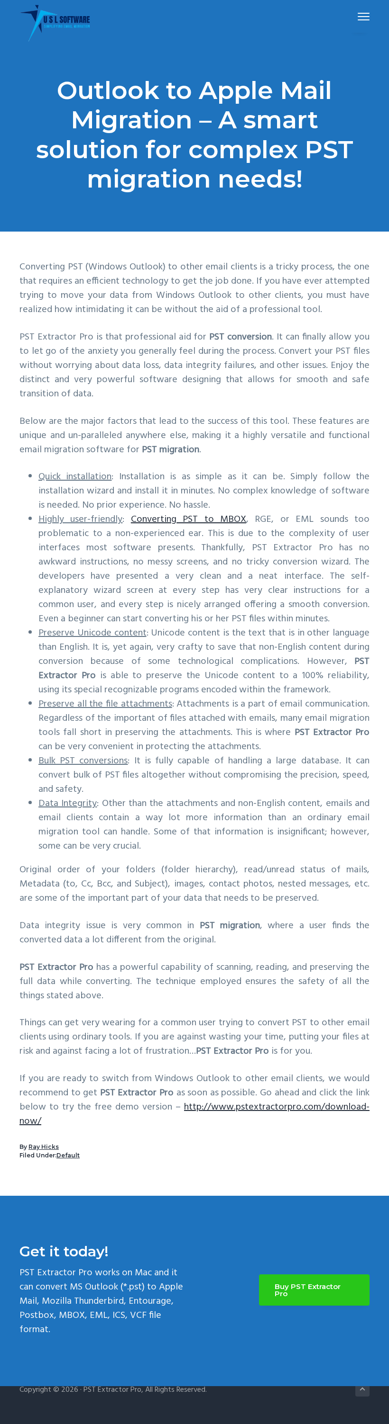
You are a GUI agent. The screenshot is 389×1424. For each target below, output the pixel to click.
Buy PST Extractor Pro (308, 1290)
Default (68, 1155)
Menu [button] (352, 16)
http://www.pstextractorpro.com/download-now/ (194, 1114)
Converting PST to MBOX (188, 519)
